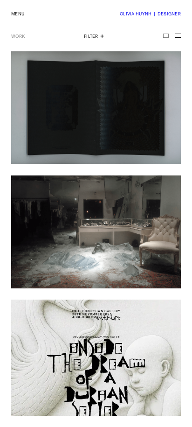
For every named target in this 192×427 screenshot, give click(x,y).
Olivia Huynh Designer (150, 13)
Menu (17, 13)
